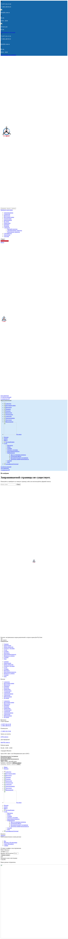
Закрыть (3, 835)
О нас (5, 650)
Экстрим (6, 236)
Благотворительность (13, 451)
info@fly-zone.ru (5, 742)
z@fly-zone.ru (4, 736)
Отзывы (9, 448)
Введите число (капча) (7, 853)
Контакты (10, 445)
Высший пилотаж (12, 229)
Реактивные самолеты (13, 232)
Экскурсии (7, 235)
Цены (9, 447)
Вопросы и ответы (9, 656)
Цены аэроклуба (8, 647)
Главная (6, 644)
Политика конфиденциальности (20, 459)
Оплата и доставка (12, 450)
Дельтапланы (7, 218)
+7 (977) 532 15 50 (6, 724)
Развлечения (7, 645)
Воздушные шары (9, 217)
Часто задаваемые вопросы (18, 454)
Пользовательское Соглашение (19, 457)
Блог (8, 462)
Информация (11, 453)
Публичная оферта (16, 456)
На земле (6, 221)
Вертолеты (7, 215)
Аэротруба (7, 214)
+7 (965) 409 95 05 (6, 725)
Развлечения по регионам (8, 32)
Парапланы (7, 223)
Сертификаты (8, 233)
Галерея (9, 460)
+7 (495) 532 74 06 (6, 731)
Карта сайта (4, 760)
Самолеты (7, 227)
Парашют (6, 224)
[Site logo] (6, 206)
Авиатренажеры (8, 212)
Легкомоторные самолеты (14, 230)
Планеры (6, 226)
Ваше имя (4, 850)
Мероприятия (8, 220)
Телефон (3, 851)
